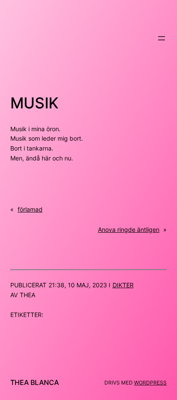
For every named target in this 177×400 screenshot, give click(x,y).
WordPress (150, 382)
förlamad (30, 209)
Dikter (123, 285)
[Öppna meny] (161, 38)
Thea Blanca (34, 382)
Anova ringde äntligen (128, 229)
